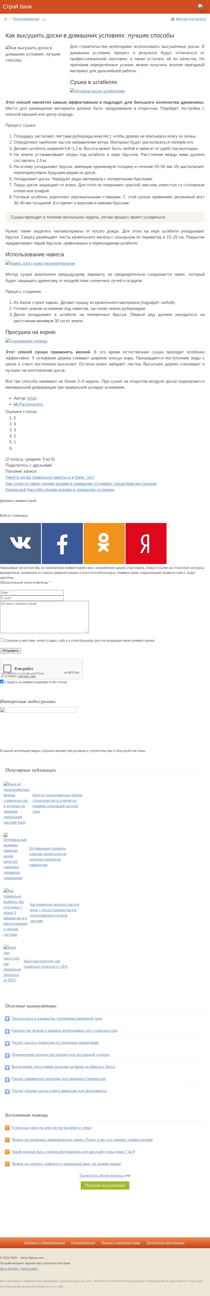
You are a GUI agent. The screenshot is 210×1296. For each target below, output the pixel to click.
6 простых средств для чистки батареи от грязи (51, 1128)
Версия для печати (191, 19)
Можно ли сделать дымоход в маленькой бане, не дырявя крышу (66, 1164)
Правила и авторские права (120, 1242)
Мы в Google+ (9, 1268)
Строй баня (17, 6)
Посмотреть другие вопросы (102, 1176)
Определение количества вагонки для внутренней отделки (61, 1055)
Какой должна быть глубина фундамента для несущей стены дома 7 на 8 (73, 1152)
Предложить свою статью (165, 1242)
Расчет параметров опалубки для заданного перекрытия (59, 1079)
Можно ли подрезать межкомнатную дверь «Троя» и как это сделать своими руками (82, 1140)
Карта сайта (29, 1268)
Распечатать (30, 404)
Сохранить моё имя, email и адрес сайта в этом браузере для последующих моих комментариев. (79, 641)
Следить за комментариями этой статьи (35, 682)
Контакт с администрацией (44, 1242)
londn (32, 398)
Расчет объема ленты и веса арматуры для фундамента (59, 1091)
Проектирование (26, 19)
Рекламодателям (83, 1242)
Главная (5, 19)
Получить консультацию (105, 1185)
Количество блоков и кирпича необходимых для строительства (64, 1030)
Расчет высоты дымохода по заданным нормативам (55, 1043)
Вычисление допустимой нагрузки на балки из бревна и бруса (63, 1067)
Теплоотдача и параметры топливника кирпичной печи (57, 1018)
